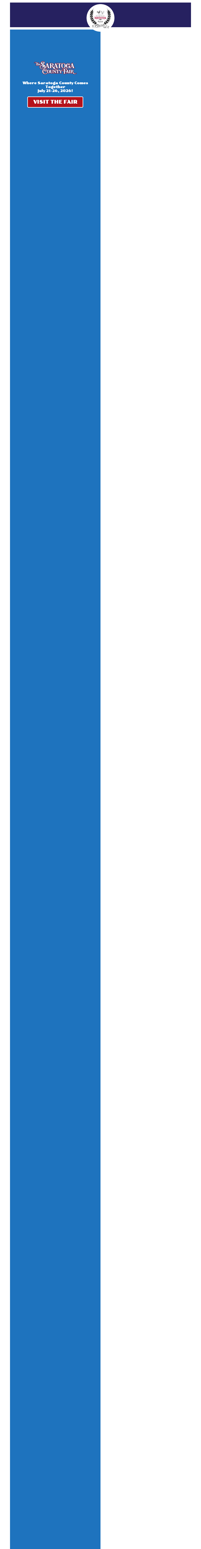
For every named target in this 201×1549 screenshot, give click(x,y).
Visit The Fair (55, 102)
